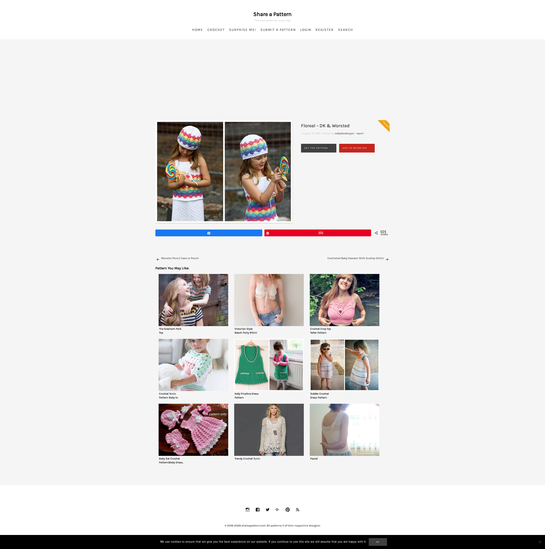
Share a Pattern (272, 14)
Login (305, 30)
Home (197, 30)
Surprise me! (242, 30)
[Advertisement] (272, 85)
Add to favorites (355, 148)
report (359, 133)
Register (325, 30)
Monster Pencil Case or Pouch (180, 258)
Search (345, 30)
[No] (540, 542)
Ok (378, 542)
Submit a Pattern (278, 30)
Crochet (216, 30)
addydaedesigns (344, 133)
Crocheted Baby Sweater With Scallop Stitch (355, 258)
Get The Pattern (316, 148)
